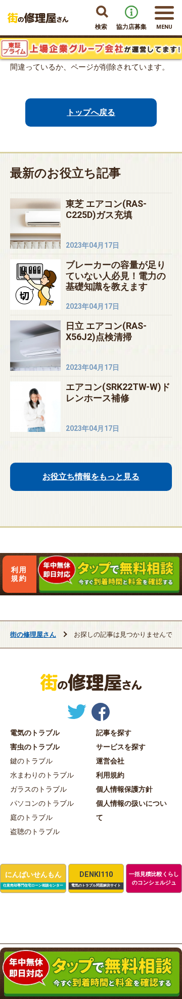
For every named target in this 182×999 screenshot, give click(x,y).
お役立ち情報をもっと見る (90, 476)
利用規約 (19, 573)
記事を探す (113, 733)
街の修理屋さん (33, 634)
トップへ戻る (90, 112)
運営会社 (110, 761)
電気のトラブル (35, 733)
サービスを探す (121, 747)
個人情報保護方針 (124, 789)
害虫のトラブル (35, 747)
